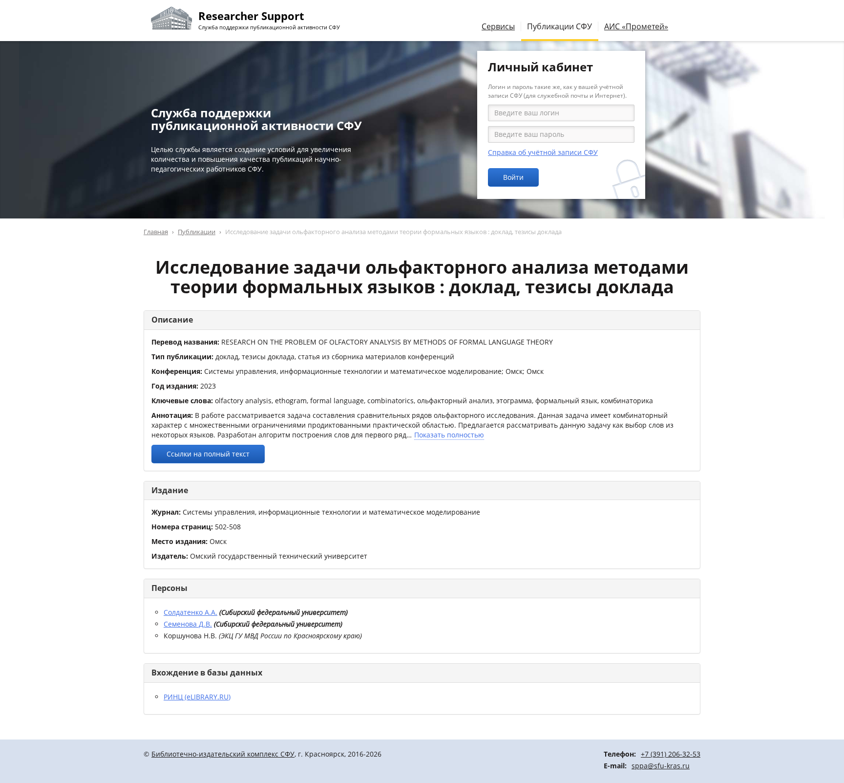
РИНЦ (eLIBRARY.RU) (197, 696)
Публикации (196, 231)
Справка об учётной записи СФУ (543, 152)
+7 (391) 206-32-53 (670, 754)
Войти (513, 177)
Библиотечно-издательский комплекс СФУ (223, 754)
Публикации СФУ (559, 26)
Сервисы (498, 26)
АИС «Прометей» (636, 26)
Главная (156, 231)
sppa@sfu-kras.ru (661, 765)
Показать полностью (449, 434)
